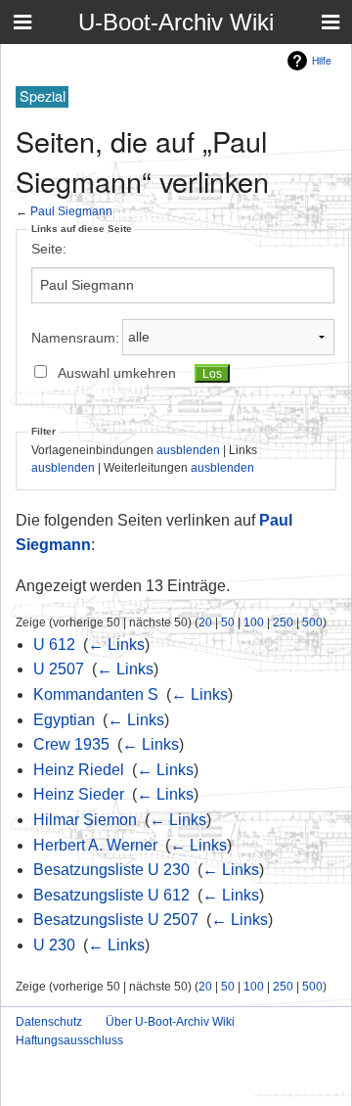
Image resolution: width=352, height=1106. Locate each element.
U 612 (54, 644)
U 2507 (58, 669)
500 (312, 622)
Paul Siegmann (71, 211)
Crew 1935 (71, 744)
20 (205, 622)
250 (283, 622)
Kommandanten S (95, 694)
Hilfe (321, 60)
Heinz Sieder (78, 794)
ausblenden (188, 449)
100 (253, 622)
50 (228, 622)
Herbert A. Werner (95, 845)
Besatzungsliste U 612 (111, 895)
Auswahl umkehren (117, 373)
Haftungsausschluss (69, 1040)
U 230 (54, 945)
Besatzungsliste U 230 (111, 869)
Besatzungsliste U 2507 (115, 919)
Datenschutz (49, 1022)
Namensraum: (75, 337)
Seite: (48, 248)
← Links (116, 644)
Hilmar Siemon (85, 819)
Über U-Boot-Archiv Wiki (170, 1022)
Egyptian (64, 720)
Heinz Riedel (78, 769)
